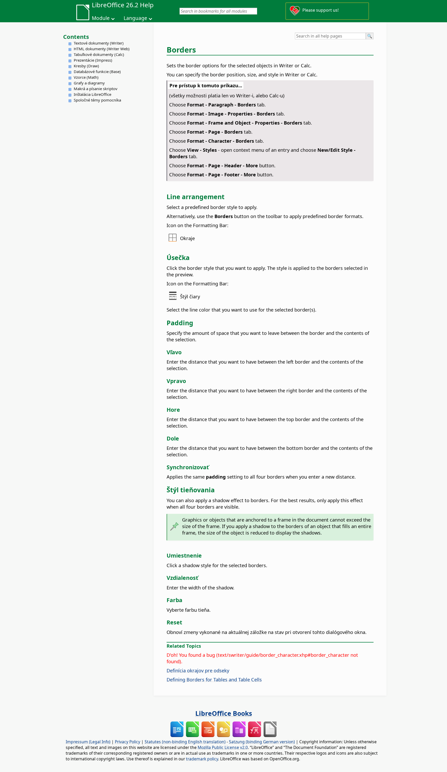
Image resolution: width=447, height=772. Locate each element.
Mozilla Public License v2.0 (223, 747)
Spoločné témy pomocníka (97, 100)
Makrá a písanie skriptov (95, 88)
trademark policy (202, 759)
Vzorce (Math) (86, 77)
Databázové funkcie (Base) (97, 71)
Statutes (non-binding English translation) (185, 742)
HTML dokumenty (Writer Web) (102, 48)
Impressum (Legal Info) (88, 742)
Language (135, 18)
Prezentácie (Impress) (93, 60)
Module (101, 18)
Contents (76, 36)
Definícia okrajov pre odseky (198, 670)
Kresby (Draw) (86, 65)
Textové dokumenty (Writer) (99, 43)
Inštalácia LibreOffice (92, 94)
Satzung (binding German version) (262, 742)
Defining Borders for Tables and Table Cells (214, 679)
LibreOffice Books (223, 713)
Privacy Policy (127, 742)
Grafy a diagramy (89, 82)
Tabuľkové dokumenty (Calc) (99, 54)
